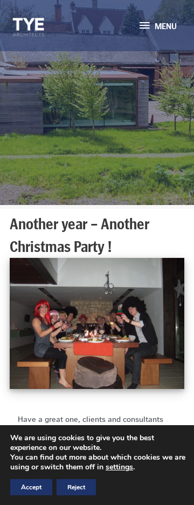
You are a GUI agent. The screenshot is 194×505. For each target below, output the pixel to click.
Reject (76, 487)
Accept (31, 487)
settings (119, 467)
